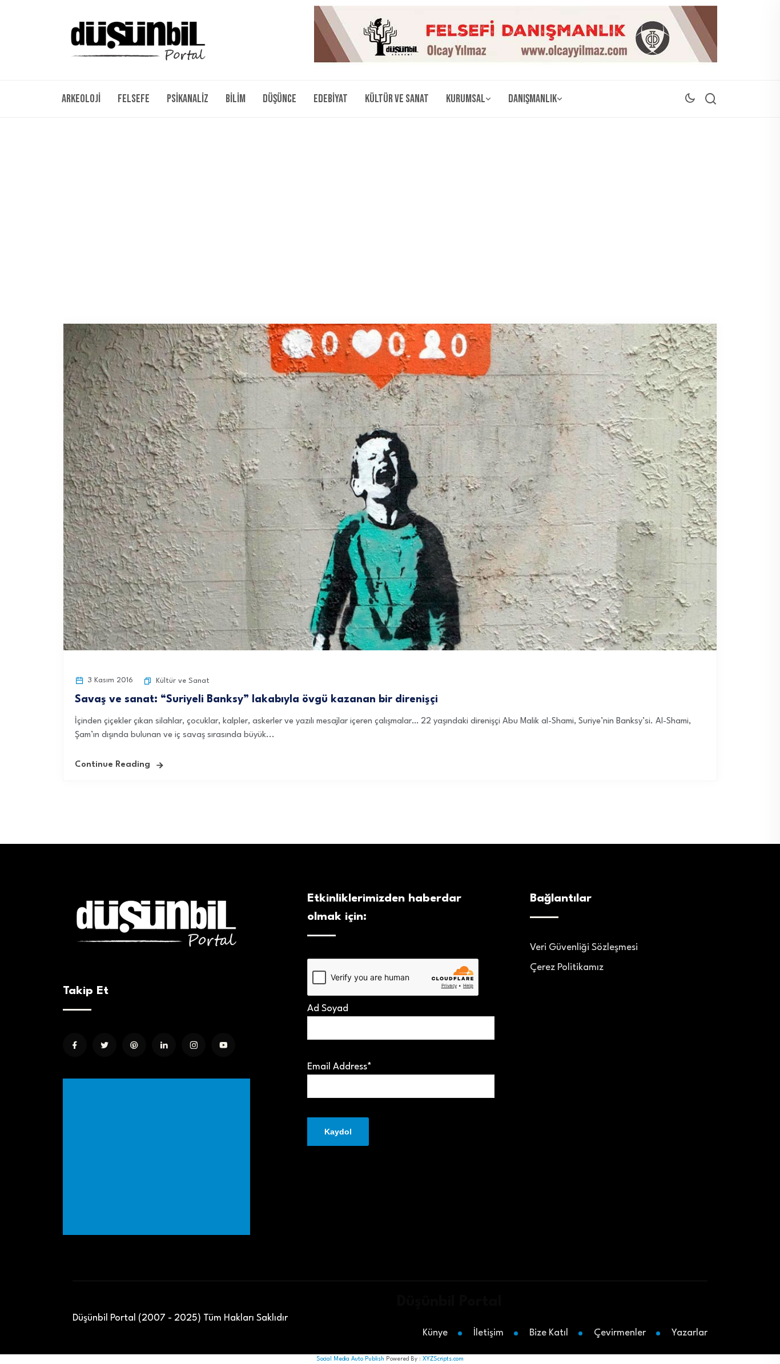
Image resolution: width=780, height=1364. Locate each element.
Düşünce (279, 99)
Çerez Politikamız (567, 967)
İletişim (488, 1333)
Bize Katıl (548, 1333)
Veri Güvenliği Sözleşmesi (584, 947)
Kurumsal (465, 99)
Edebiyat (330, 99)
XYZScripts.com (443, 1359)
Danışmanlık (532, 99)
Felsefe (134, 99)
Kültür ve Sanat (397, 99)
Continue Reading (112, 765)
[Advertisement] (390, 203)
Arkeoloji (81, 99)
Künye (435, 1333)
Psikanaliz (187, 99)
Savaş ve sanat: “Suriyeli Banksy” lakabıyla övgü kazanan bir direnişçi (256, 699)
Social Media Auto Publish (350, 1359)
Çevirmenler (620, 1333)
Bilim (236, 99)
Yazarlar (689, 1333)
